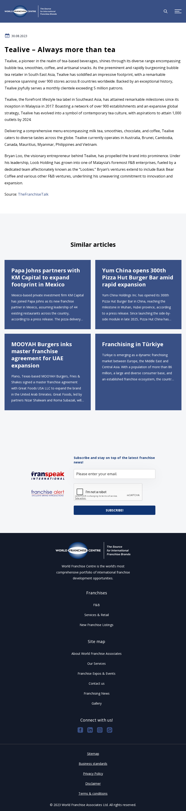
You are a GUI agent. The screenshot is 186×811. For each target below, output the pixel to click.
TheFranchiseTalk (33, 194)
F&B (96, 605)
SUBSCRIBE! (114, 510)
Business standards (93, 763)
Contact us (97, 683)
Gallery (97, 703)
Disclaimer (93, 783)
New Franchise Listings (96, 625)
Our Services (96, 663)
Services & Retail (96, 615)
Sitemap (93, 753)
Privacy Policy (93, 773)
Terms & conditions (93, 793)
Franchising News (97, 693)
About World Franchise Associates (96, 653)
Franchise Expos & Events (96, 673)
